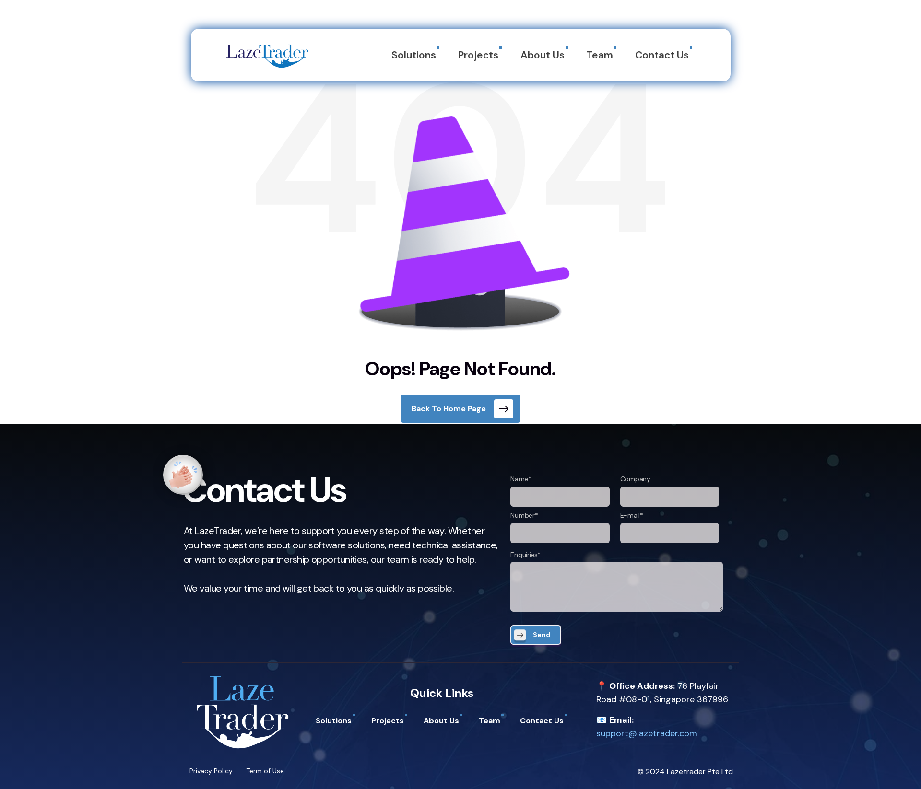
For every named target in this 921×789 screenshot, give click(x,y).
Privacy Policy (211, 770)
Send (542, 634)
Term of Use (265, 770)
